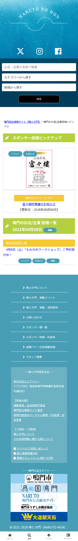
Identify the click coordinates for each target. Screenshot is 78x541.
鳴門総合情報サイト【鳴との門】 (22, 122)
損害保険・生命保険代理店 (29, 405)
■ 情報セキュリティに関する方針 (33, 458)
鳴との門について (36, 288)
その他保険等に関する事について (33, 439)
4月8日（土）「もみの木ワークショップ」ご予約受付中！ (39, 252)
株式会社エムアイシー (26, 381)
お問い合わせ (34, 317)
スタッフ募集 (34, 357)
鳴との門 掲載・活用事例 (42, 307)
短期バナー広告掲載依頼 (40, 347)
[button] (70, 497)
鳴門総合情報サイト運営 (28, 410)
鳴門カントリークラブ (39, 198)
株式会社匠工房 (16, 243)
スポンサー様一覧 (36, 327)
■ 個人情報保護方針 (25, 453)
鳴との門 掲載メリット (40, 297)
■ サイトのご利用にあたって (30, 448)
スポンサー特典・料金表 (40, 337)
